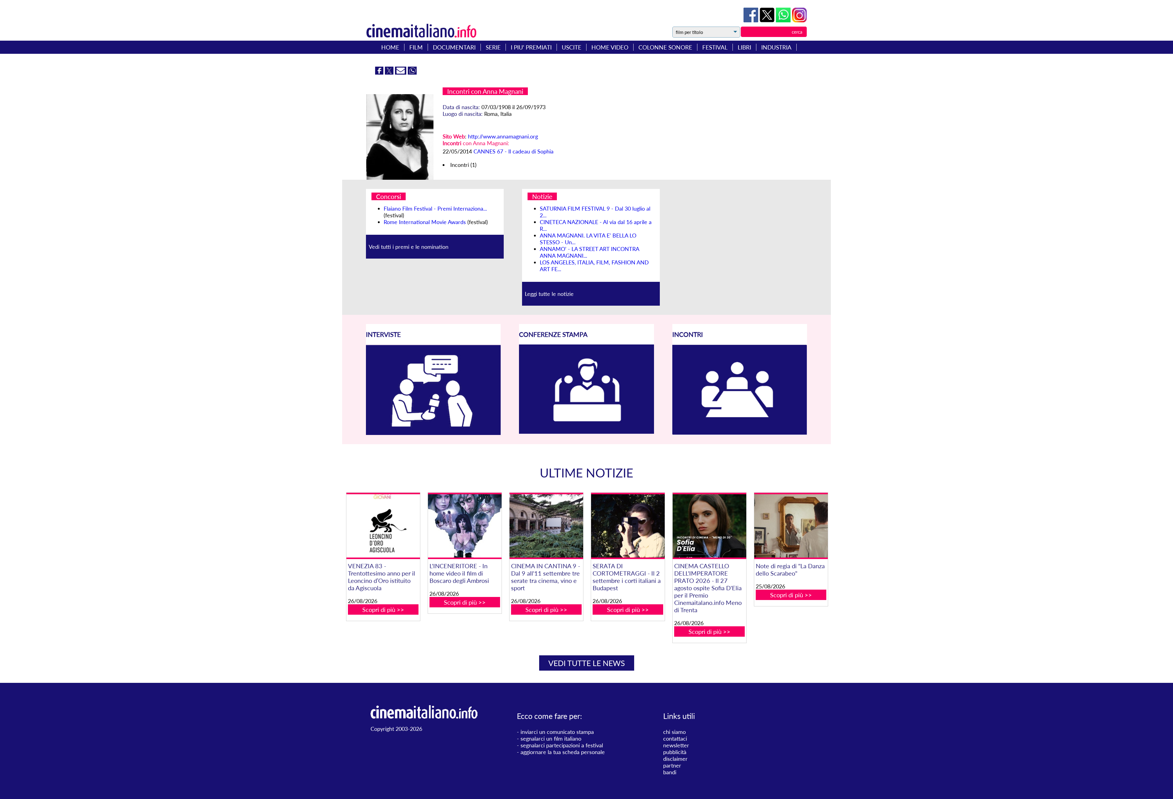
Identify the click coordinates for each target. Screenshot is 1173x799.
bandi (669, 772)
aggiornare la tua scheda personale (563, 752)
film (416, 47)
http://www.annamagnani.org (503, 136)
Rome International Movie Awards (425, 222)
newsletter (676, 745)
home (390, 47)
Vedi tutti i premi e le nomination (408, 246)
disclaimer (675, 758)
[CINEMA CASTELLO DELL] (709, 526)
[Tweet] (768, 20)
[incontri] (739, 432)
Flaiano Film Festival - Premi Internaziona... (435, 208)
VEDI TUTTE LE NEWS (586, 663)
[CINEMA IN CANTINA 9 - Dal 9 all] (546, 526)
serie (493, 47)
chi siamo (674, 731)
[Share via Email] (401, 72)
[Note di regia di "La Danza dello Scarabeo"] (791, 526)
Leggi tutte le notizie (549, 293)
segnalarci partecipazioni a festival (562, 745)
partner (672, 765)
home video (609, 47)
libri (744, 47)
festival (715, 47)
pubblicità (674, 752)
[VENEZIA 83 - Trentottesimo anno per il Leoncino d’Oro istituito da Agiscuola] (383, 526)
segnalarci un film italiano (551, 738)
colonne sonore (665, 47)
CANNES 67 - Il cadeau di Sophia (513, 151)
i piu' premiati (531, 47)
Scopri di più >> (383, 609)
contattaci (675, 738)
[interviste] (433, 432)
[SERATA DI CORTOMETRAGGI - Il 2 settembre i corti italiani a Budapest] (627, 526)
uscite (571, 47)
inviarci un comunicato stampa (557, 731)
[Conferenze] (586, 431)
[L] (464, 526)
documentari (454, 47)
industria (776, 47)
